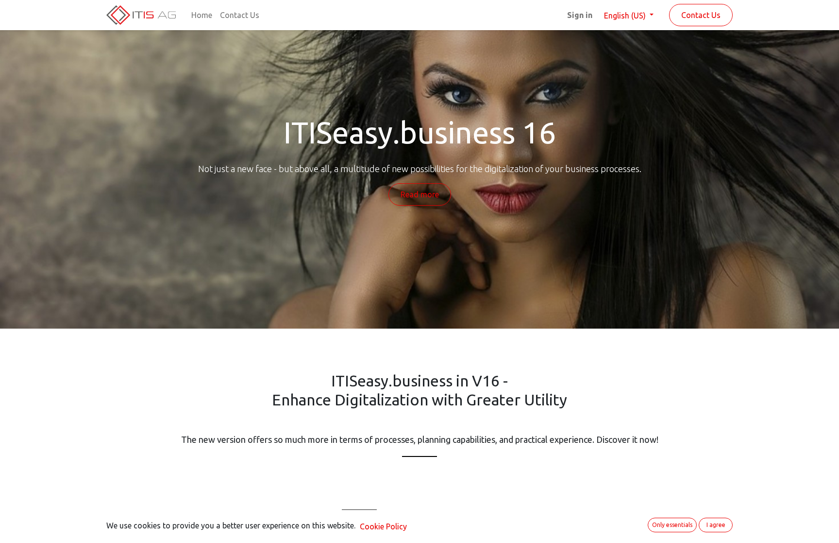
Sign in (579, 15)
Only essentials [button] (672, 525)
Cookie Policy (383, 526)
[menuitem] (201, 15)
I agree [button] (715, 525)
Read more (420, 194)
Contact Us (701, 15)
